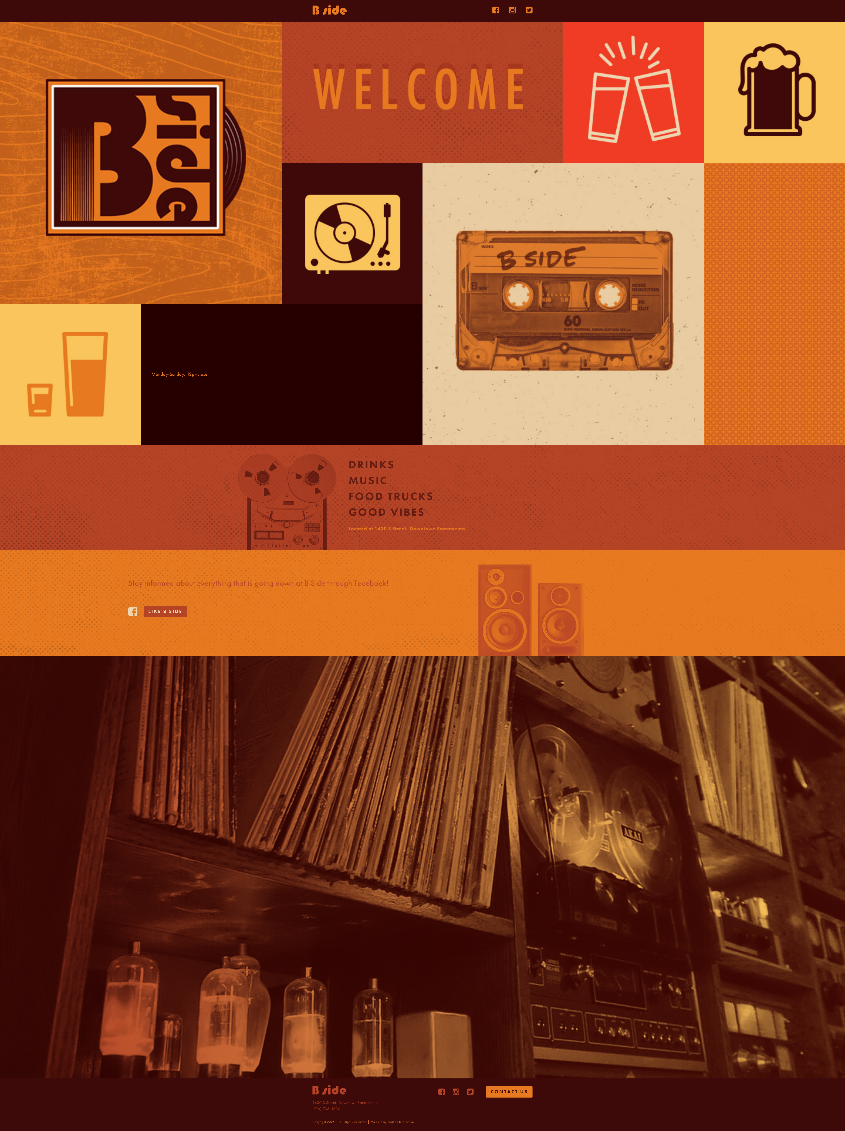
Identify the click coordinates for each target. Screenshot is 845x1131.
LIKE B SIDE (165, 611)
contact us (509, 1092)
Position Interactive (401, 1122)
